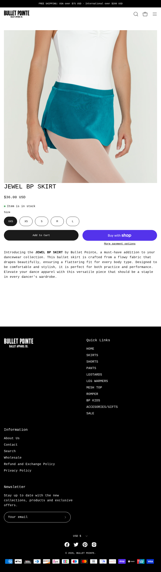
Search (10, 451)
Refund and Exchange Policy (29, 464)
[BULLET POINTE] (16, 14)
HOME (90, 349)
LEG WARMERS (97, 381)
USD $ (77, 536)
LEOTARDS (94, 375)
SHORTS (92, 362)
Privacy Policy (17, 470)
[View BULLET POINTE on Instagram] (94, 545)
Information (16, 430)
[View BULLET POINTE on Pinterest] (85, 545)
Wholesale (13, 458)
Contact (11, 445)
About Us (12, 438)
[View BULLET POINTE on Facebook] (67, 545)
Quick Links (98, 340)
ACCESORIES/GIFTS (102, 407)
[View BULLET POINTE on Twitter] (76, 545)
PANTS (91, 368)
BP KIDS (93, 400)
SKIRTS (92, 355)
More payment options (119, 243)
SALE (90, 413)
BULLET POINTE (85, 553)
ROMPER (92, 394)
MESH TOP (94, 387)
